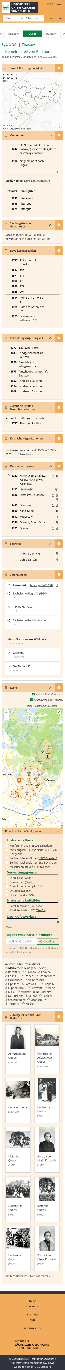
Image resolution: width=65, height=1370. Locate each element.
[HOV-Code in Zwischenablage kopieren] (41, 57)
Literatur (15, 544)
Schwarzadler (16, 1000)
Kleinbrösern (36, 980)
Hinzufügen (49, 941)
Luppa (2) (49, 984)
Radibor (43, 51)
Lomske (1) (31, 984)
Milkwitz (26, 992)
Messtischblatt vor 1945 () (30, 867)
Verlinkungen (18, 575)
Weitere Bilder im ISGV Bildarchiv (26, 1276)
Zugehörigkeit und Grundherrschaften (22, 407)
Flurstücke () (22, 895)
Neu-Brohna (16, 996)
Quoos (33, 996)
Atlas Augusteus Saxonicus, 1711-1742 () (33, 852)
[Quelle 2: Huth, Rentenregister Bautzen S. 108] (56, 500)
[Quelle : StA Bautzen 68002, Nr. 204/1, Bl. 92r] (56, 505)
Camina (46, 972)
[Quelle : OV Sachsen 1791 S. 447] (56, 528)
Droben (28, 976)
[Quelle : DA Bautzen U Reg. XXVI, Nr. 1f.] (56, 523)
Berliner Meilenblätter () (33, 858)
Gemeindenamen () (26, 886)
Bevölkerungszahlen (23, 250)
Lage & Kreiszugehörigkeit (26, 68)
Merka (52, 988)
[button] (56, 476)
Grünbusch (15, 980)
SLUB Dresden (42, 845)
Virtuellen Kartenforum (19, 952)
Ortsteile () (21, 891)
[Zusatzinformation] (31, 489)
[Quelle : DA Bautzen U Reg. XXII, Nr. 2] (56, 511)
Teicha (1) (14, 1004)
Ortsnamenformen (22, 466)
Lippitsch (14, 984)
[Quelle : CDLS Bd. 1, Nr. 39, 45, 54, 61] (56, 476)
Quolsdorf (14, 33)
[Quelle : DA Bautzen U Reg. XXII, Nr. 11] (56, 517)
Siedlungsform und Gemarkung (22, 224)
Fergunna (16, 854)
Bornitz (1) (14, 972)
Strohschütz (38, 1000)
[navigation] (32, 34)
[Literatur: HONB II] (56, 554)
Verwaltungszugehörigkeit (26, 338)
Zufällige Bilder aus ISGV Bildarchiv (25, 1016)
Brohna (31, 972)
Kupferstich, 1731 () (31, 845)
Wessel (30, 1004)
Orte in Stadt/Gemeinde (49, 694)
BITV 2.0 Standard (41, 1366)
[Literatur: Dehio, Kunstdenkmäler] (56, 559)
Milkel (11, 992)
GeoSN (45, 867)
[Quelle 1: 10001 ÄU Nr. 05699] (56, 495)
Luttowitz (36, 988)
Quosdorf (51, 33)
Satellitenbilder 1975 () (28, 910)
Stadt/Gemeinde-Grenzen (48, 699)
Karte (13, 687)
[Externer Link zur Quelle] (53, 476)
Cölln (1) (13, 976)
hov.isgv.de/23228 (41, 585)
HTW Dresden (47, 858)
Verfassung (17, 135)
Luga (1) (25, 165)
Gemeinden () (22, 882)
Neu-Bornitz (43, 992)
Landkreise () (22, 878)
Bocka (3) (42, 968)
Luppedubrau (16, 988)
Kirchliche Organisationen (26, 438)
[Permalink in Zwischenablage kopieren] (56, 585)
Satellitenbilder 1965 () (28, 906)
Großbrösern (47, 976)
